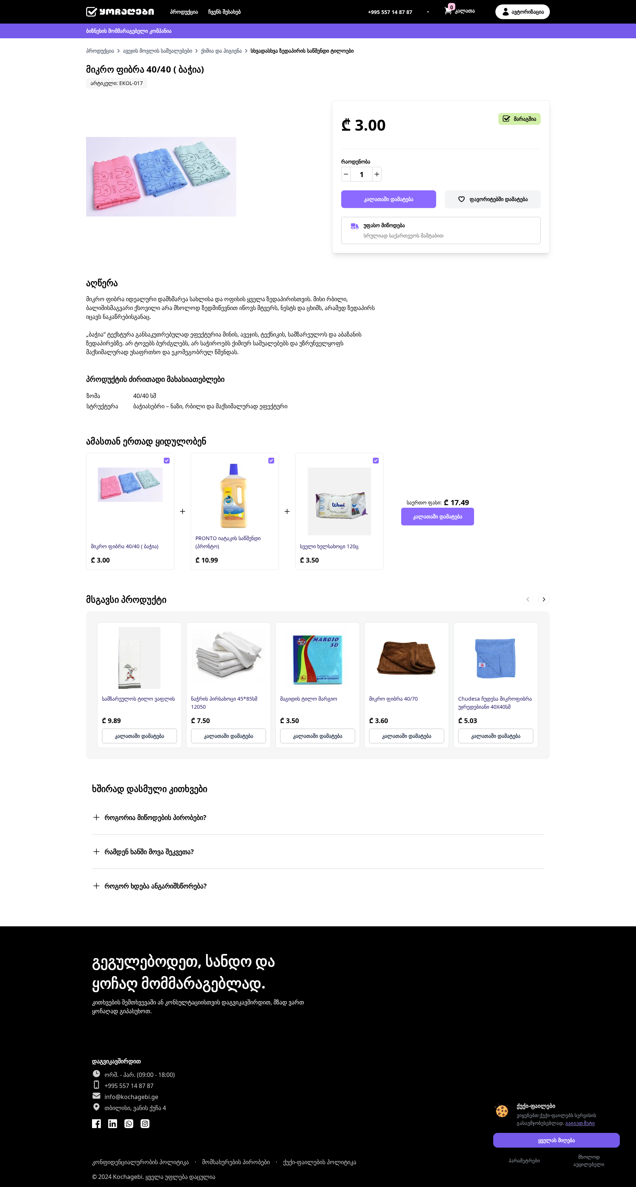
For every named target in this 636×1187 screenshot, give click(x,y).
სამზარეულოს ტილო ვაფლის (138, 698)
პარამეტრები (524, 1160)
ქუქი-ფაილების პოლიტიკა (319, 1162)
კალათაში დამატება (388, 199)
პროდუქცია (184, 11)
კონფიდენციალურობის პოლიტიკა (140, 1162)
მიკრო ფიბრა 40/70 (393, 698)
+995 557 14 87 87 (390, 11)
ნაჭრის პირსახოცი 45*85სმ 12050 (224, 702)
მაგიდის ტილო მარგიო (308, 698)
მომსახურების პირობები (236, 1162)
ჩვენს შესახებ (224, 11)
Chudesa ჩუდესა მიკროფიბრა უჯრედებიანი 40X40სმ (495, 702)
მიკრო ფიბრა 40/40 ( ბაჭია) (124, 546)
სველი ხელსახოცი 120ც (329, 546)
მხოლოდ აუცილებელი (588, 1160)
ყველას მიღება (556, 1140)
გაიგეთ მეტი (580, 1123)
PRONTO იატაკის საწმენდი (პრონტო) (228, 542)
